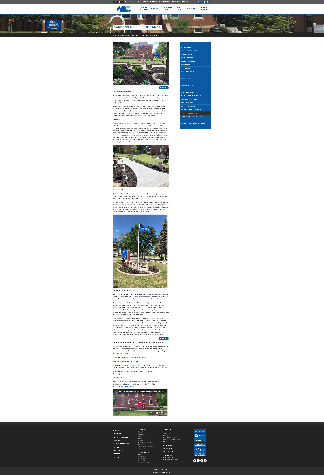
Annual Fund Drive (187, 54)
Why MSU (138, 2)
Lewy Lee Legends (186, 89)
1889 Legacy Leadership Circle (190, 99)
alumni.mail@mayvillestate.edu (125, 386)
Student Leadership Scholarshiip (191, 109)
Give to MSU (136, 35)
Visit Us (145, 2)
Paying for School (120, 437)
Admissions (117, 434)
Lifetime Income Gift (187, 102)
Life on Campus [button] (180, 8)
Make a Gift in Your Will (188, 106)
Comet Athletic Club (187, 71)
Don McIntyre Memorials (188, 127)
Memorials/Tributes (187, 57)
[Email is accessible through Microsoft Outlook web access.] (201, 2)
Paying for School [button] (168, 8)
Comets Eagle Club (187, 85)
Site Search (117, 457)
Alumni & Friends (164, 2)
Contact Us (167, 455)
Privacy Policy (166, 469)
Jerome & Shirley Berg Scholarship (191, 116)
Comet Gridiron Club (187, 92)
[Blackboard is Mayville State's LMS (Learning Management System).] (198, 2)
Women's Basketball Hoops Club (191, 95)
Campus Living (118, 440)
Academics (117, 430)
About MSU (184, 2)
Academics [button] (155, 8)
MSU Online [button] (191, 8)
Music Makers (185, 64)
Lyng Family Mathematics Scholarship (192, 120)
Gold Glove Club (186, 75)
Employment (168, 448)
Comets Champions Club (188, 82)
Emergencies (168, 452)
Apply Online (118, 450)
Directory (153, 2)
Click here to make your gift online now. (125, 361)
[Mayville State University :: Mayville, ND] (125, 9)
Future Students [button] (144, 8)
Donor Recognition (187, 44)
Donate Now (163, 87)
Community (175, 2)
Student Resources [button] (204, 8)
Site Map (156, 469)
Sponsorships (185, 68)
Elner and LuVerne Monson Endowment (193, 123)
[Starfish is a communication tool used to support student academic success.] (210, 2)
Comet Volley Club (187, 78)
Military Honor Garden (188, 61)
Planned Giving (186, 47)
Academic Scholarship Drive (189, 51)
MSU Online (167, 445)
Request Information (121, 444)
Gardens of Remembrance (151, 35)
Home (114, 35)
